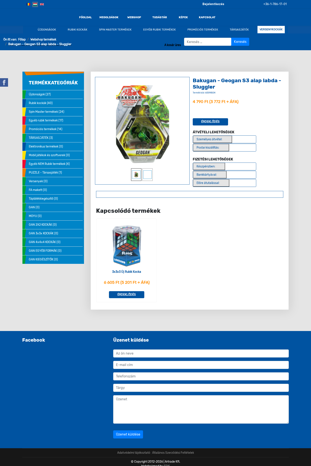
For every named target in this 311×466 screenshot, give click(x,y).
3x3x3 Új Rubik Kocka (126, 272)
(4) (49, 164)
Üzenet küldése (128, 434)
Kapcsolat (207, 17)
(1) (45, 172)
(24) (46, 112)
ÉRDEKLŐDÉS (210, 122)
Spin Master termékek (115, 29)
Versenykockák (271, 29)
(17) (46, 120)
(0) (46, 146)
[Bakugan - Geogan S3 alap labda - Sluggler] (142, 123)
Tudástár (159, 17)
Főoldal (85, 17)
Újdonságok (46, 29)
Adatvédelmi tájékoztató (133, 453)
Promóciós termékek (202, 29)
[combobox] (207, 42)
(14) (45, 129)
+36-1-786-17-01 (275, 4)
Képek (183, 17)
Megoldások (108, 17)
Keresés (240, 42)
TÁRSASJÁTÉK (239, 29)
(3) (41, 138)
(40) (41, 103)
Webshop (134, 17)
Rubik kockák (77, 29)
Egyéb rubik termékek (159, 29)
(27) (40, 94)
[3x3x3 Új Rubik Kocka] (126, 246)
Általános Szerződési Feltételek (173, 453)
